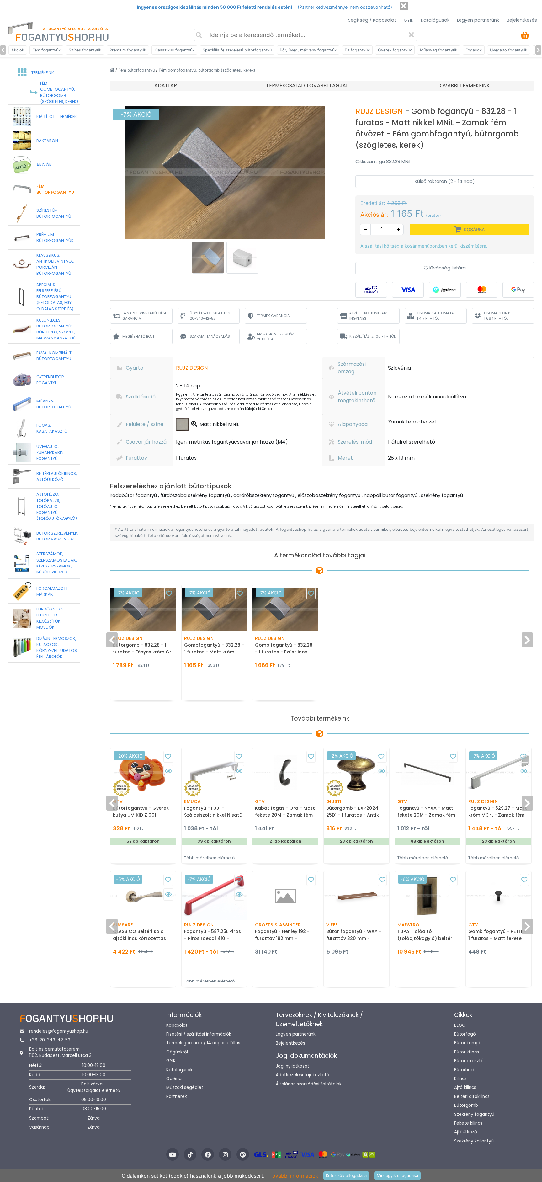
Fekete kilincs (468, 1123)
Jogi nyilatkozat (292, 1066)
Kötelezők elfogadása (346, 1175)
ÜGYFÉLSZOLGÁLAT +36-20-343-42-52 (211, 316)
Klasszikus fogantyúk (174, 50)
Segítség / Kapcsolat (372, 20)
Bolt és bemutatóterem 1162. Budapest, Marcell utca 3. (61, 1052)
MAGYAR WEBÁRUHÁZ (275, 336)
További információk (293, 1176)
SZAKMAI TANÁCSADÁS (210, 336)
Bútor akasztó (469, 1061)
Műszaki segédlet (184, 1087)
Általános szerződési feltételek (309, 1084)
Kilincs (460, 1079)
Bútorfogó (465, 1034)
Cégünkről (177, 1052)
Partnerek (176, 1096)
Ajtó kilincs (465, 1087)
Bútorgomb (466, 1105)
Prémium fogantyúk (127, 50)
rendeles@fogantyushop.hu (58, 1031)
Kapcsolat (177, 1025)
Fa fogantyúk (357, 50)
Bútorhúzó (465, 1070)
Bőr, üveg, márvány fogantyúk (308, 50)
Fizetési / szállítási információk (198, 1034)
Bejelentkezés (522, 20)
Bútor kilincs (466, 1052)
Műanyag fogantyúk (438, 50)
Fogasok (473, 50)
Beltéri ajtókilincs (472, 1096)
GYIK (408, 20)
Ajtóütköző (465, 1132)
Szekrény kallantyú (474, 1141)
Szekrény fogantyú (474, 1114)
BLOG (459, 1025)
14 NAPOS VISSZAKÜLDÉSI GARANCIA (144, 316)
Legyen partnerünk (478, 20)
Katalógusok (435, 20)
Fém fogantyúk (46, 50)
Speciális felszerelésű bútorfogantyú (237, 50)
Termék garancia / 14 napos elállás (203, 1043)
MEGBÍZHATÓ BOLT (138, 336)
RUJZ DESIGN (380, 111)
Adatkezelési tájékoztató (302, 1075)
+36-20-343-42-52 (49, 1040)
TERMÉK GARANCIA (273, 315)
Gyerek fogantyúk (395, 50)
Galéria (174, 1079)
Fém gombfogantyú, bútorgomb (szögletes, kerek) (207, 70)
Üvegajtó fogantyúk (508, 50)
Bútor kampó (467, 1043)
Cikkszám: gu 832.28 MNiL (383, 161)
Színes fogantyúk (85, 50)
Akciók (17, 50)
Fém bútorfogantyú (137, 70)
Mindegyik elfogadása (397, 1175)
